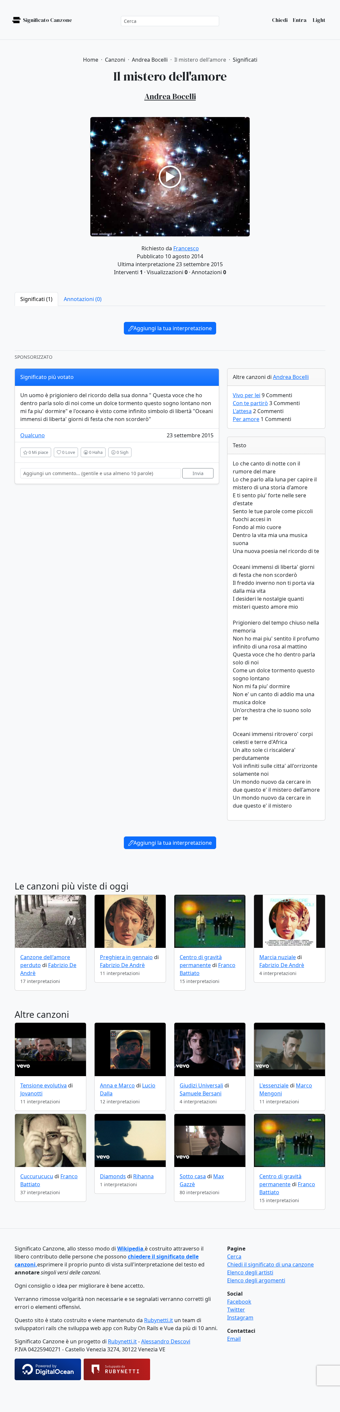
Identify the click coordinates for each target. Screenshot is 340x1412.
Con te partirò (250, 403)
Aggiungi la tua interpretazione (172, 328)
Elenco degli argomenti (256, 1280)
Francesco (186, 248)
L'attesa (242, 411)
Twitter (236, 1309)
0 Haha (95, 452)
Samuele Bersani (200, 1093)
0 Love (68, 452)
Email (234, 1338)
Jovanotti (31, 1093)
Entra (299, 20)
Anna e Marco (117, 1085)
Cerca (234, 1256)
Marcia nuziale (277, 957)
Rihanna (143, 1176)
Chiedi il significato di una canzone (270, 1264)
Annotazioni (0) (83, 299)
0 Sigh (122, 452)
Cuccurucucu (36, 1176)
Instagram (240, 1317)
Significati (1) (36, 299)
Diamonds (113, 1176)
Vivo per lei (246, 395)
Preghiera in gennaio (126, 957)
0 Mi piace (38, 452)
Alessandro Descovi (165, 1341)
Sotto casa (193, 1176)
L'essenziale (274, 1085)
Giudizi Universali (201, 1085)
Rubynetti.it (158, 1320)
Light (318, 20)
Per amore (246, 419)
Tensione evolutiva (43, 1085)
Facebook (239, 1301)
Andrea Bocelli (291, 377)
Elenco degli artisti (250, 1272)
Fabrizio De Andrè (122, 965)
